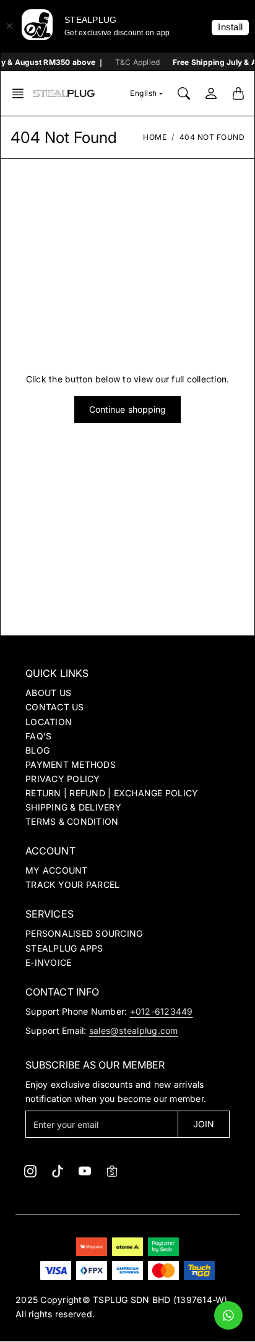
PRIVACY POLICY (62, 778)
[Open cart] (238, 93)
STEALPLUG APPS (64, 948)
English (143, 93)
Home (154, 137)
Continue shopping (127, 409)
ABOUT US (48, 692)
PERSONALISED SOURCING (83, 933)
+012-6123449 (161, 1011)
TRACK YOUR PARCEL (72, 884)
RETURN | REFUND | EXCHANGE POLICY (111, 793)
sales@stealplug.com (133, 1030)
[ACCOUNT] (211, 93)
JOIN (203, 1124)
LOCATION (48, 721)
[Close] (9, 26)
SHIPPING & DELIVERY (73, 807)
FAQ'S (38, 736)
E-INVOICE (48, 962)
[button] (22, 93)
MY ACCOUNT (56, 870)
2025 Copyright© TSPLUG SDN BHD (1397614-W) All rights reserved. (121, 1306)
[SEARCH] (183, 93)
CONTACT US (54, 707)
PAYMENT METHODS (70, 764)
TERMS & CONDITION (71, 821)
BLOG (37, 750)
